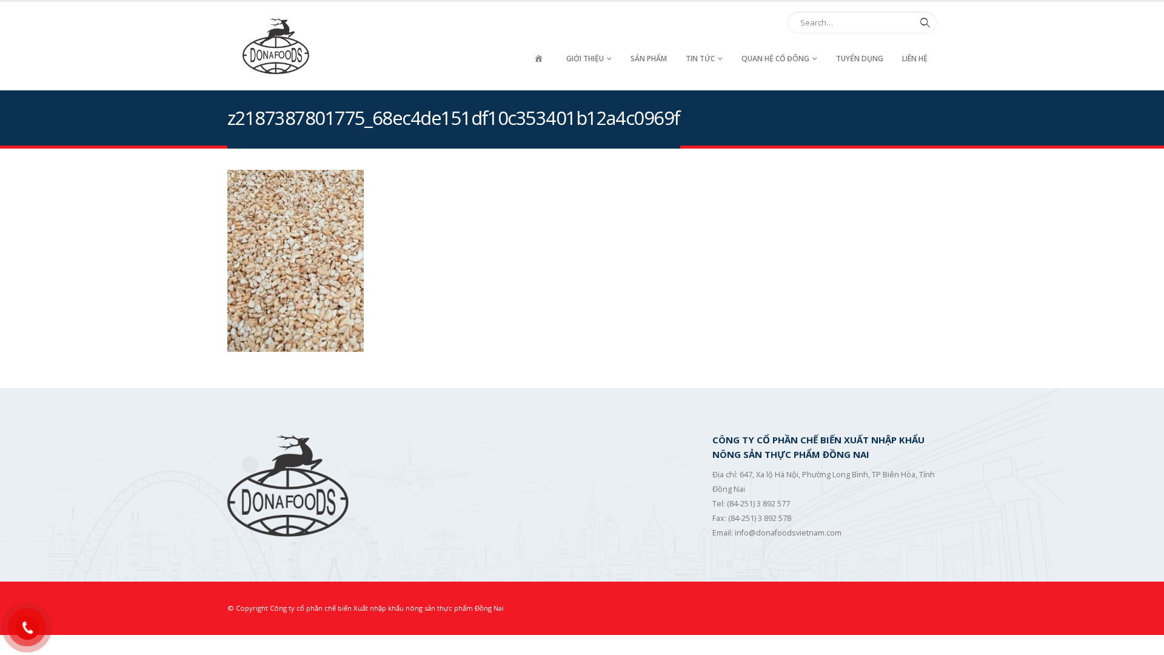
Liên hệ (915, 58)
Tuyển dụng (859, 58)
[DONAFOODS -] (275, 46)
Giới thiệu (585, 58)
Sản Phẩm (648, 58)
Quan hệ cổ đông (775, 58)
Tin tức (700, 58)
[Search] (922, 22)
